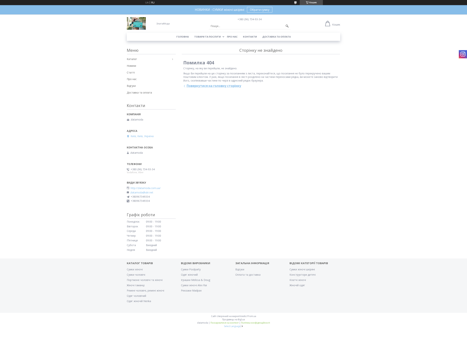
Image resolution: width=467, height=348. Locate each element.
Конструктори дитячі (303, 274)
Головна (182, 36)
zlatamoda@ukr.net (141, 192)
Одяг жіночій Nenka (139, 301)
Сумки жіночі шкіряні (302, 269)
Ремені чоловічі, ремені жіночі (145, 290)
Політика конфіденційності (255, 322)
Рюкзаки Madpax (191, 290)
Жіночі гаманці (135, 285)
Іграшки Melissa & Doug (195, 280)
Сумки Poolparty (191, 269)
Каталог (132, 59)
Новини (131, 65)
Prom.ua (251, 316)
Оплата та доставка (247, 274)
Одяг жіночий (189, 274)
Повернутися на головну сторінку (213, 86)
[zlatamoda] (136, 23)
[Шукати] (287, 26)
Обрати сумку (259, 10)
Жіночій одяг (297, 285)
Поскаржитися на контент (225, 322)
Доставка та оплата (276, 36)
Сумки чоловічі (136, 274)
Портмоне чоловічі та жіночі (145, 280)
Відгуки (131, 86)
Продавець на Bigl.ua (233, 319)
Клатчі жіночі (298, 280)
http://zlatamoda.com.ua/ (146, 188)
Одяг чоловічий (136, 296)
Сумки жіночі (135, 269)
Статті (131, 72)
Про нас (232, 36)
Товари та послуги (207, 36)
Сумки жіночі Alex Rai (194, 285)
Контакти (250, 36)
